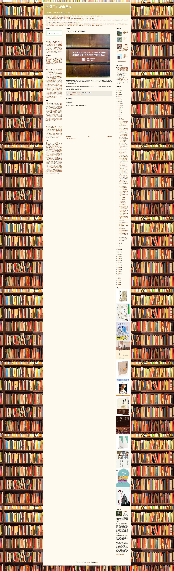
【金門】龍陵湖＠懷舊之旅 (125, 32)
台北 (46, 22)
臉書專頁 (98, 16)
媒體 (66, 16)
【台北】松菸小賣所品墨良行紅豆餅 (123, 192)
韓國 (59, 112)
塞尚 (47, 171)
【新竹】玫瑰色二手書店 (123, 226)
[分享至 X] (87, 92)
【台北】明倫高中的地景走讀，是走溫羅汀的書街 (123, 146)
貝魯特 (51, 88)
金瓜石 (65, 22)
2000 (119, 282)
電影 (105, 24)
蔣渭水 (50, 149)
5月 (120, 116)
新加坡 (58, 89)
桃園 (53, 130)
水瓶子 (54, 16)
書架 (55, 43)
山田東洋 (60, 166)
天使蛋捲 (60, 149)
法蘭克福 (109, 20)
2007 (119, 269)
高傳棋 (50, 161)
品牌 (87, 24)
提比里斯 (54, 91)
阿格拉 (49, 84)
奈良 (58, 20)
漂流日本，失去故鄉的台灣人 (123, 184)
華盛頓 (54, 94)
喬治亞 (51, 116)
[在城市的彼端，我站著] (123, 506)
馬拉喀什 (48, 96)
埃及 (54, 118)
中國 (49, 106)
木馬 (47, 148)
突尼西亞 (58, 119)
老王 (58, 163)
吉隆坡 (55, 93)
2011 (119, 262)
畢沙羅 (56, 170)
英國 (61, 104)
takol (56, 165)
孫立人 (56, 162)
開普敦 (57, 94)
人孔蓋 (54, 51)
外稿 (58, 16)
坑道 (74, 24)
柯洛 (51, 171)
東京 (52, 20)
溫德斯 (56, 158)
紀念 (60, 43)
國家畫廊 (89, 20)
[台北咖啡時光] (123, 434)
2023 (119, 94)
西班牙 (60, 107)
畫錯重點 (49, 52)
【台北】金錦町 (122, 197)
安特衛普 (59, 93)
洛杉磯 (48, 92)
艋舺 (58, 133)
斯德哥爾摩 (59, 91)
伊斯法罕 (60, 92)
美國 (60, 103)
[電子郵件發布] (83, 92)
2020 (119, 100)
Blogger (96, 562)
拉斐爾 (56, 25)
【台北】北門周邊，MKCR (123, 152)
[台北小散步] (123, 449)
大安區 (58, 22)
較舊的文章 (109, 136)
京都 (55, 20)
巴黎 (71, 20)
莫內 (74, 25)
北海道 (87, 18)
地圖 (82, 16)
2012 (119, 260)
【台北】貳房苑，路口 (123, 176)
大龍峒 (53, 134)
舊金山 (56, 92)
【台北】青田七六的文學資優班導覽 (123, 170)
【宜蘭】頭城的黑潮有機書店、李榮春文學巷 (123, 235)
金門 (75, 22)
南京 (52, 93)
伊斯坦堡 (67, 20)
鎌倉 (56, 77)
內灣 (53, 137)
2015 (119, 254)
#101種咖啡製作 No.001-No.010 (122, 202)
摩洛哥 (83, 18)
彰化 (49, 136)
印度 (72, 18)
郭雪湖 (93, 25)
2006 (119, 271)
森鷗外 (47, 170)
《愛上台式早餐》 (122, 137)
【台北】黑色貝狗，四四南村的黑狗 (123, 211)
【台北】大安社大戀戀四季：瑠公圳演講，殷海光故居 (123, 179)
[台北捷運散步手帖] (123, 377)
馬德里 (113, 20)
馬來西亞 (55, 116)
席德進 (54, 173)
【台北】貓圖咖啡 (122, 204)
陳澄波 (97, 25)
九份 (69, 22)
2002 (119, 278)
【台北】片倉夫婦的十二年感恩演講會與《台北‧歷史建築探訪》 (123, 160)
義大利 (55, 104)
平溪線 (62, 22)
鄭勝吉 (47, 158)
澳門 (49, 83)
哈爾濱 (56, 96)
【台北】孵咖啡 (122, 199)
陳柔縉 (60, 170)
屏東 (50, 133)
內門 (48, 137)
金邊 (61, 85)
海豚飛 (51, 146)
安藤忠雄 (47, 153)
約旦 (54, 84)
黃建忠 (51, 158)
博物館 (119, 24)
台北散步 (66, 24)
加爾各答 (48, 93)
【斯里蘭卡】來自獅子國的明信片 (123, 167)
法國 (49, 104)
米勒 (68, 25)
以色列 (47, 18)
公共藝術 (96, 24)
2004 (119, 275)
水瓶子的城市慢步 (59, 7)
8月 (120, 110)
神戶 (61, 20)
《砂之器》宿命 (122, 240)
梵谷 (80, 25)
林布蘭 (48, 167)
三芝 (50, 137)
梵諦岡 (55, 112)
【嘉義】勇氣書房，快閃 (123, 126)
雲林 (56, 81)
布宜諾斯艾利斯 (48, 94)
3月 (120, 243)
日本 (55, 103)
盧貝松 (49, 159)
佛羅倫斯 (82, 20)
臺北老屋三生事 (55, 17)
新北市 (55, 69)
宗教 (99, 24)
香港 (59, 79)
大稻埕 (50, 22)
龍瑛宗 (101, 25)
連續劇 (112, 24)
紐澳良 (52, 92)
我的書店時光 (48, 63)
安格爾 (49, 169)
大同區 (54, 22)
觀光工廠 (116, 24)
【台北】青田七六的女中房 (123, 149)
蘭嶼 (56, 137)
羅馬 (74, 20)
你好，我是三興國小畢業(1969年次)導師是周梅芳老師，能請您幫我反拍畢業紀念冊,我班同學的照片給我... (122, 70)
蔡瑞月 (57, 153)
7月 (120, 112)
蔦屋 (61, 49)
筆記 (48, 47)
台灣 (75, 94)
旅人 (93, 24)
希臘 (51, 110)
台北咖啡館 (48, 24)
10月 (120, 107)
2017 (119, 251)
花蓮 (57, 132)
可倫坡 (52, 96)
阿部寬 (60, 150)
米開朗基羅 (51, 25)
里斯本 (122, 20)
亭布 (50, 91)
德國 (58, 106)
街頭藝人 (90, 24)
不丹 (75, 18)
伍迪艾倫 (109, 24)
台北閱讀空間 (67, 17)
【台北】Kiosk (122, 224)
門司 (46, 80)
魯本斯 (65, 25)
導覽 (64, 16)
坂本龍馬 (50, 173)
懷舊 (80, 24)
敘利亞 (53, 18)
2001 (119, 280)
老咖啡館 (53, 24)
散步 (47, 58)
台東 (73, 22)
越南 (46, 118)
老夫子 (55, 150)
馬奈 (71, 25)
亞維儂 (49, 89)
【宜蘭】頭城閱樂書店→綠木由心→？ (123, 231)
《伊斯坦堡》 (121, 220)
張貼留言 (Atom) (72, 138)
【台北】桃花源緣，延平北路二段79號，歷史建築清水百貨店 (123, 207)
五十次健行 (57, 47)
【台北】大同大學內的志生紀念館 (123, 214)
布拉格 (97, 20)
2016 (119, 253)
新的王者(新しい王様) (123, 222)
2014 (119, 256)
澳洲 (60, 116)
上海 (49, 20)
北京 (46, 20)
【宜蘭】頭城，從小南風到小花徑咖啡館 (123, 238)
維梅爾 (57, 159)
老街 (76, 24)
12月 (120, 103)
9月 (120, 109)
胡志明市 (50, 97)
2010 (119, 264)
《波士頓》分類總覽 (121, 61)
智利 (93, 18)
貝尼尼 (47, 166)
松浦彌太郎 (58, 169)
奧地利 (49, 108)
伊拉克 (50, 120)
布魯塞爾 (54, 89)
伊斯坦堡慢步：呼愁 (123, 155)
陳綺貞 (52, 165)
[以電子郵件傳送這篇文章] (85, 92)
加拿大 (50, 118)
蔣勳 (57, 173)
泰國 (54, 114)
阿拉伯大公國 (58, 115)
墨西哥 (57, 118)
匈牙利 (47, 116)
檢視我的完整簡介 (120, 554)
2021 (119, 98)
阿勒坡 (55, 88)
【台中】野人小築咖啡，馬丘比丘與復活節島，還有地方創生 (123, 134)
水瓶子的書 (48, 17)
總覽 (46, 16)
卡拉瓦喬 (61, 25)
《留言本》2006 (125, 38)
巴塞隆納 (118, 20)
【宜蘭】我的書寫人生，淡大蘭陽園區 (123, 187)
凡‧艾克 (57, 167)
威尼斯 (77, 20)
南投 (49, 134)
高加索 (64, 18)
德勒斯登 (104, 20)
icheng (59, 161)
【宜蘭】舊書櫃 (122, 228)
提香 (60, 162)
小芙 (53, 153)
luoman (88, 562)
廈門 (58, 87)
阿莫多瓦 (53, 155)
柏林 (101, 20)
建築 (56, 41)
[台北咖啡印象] (123, 467)
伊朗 (61, 18)
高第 (59, 155)
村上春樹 (47, 163)
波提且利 (51, 170)
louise (55, 154)
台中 (55, 72)
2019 (119, 101)
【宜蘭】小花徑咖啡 (123, 189)
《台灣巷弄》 (121, 119)
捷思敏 (53, 151)
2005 (119, 273)
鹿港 (57, 136)
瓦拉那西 (54, 83)
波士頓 (47, 77)
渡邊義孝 (49, 150)
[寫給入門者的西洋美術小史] (123, 487)
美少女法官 (53, 163)
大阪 (49, 79)
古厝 (78, 24)
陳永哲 (118, 75)
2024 (119, 92)
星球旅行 (93, 16)
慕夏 (83, 25)
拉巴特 (47, 97)
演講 (61, 16)
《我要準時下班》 (122, 143)
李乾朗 (53, 169)
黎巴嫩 (57, 18)
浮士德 (54, 171)
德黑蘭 (52, 85)
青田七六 (85, 16)
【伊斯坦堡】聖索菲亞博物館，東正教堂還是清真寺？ (123, 217)
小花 (52, 157)
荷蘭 (53, 115)
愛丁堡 (59, 96)
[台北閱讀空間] (123, 359)
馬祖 (78, 22)
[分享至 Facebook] (89, 92)
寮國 (46, 114)
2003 (119, 277)
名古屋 (47, 81)
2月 (120, 245)
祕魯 (90, 18)
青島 (61, 94)
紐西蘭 (54, 120)
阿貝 (57, 147)
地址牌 (51, 45)
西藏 (57, 114)
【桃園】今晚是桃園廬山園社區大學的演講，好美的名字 (123, 123)
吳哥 (64, 20)
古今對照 (56, 49)
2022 (119, 96)
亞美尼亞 (68, 18)
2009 (119, 265)
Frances (51, 154)
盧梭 (58, 171)
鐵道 (70, 24)
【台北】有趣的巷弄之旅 (123, 173)
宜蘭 (47, 129)
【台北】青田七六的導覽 (123, 195)
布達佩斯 (53, 87)
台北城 (55, 129)
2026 (119, 88)
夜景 (55, 48)
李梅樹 (59, 165)
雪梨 (54, 97)
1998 (119, 284)
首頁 (102, 16)
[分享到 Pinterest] (90, 92)
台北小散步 (54, 63)
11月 (120, 105)
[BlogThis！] (86, 92)
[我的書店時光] (123, 415)
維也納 (93, 20)
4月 (120, 118)
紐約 (125, 20)
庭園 (72, 24)
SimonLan (48, 157)
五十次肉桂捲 (59, 45)
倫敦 (85, 20)
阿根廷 (49, 119)
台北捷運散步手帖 (57, 62)
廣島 (48, 76)
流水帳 (69, 16)
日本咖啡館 (61, 24)
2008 (119, 267)
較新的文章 (68, 136)
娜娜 (59, 154)
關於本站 (50, 16)
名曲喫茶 (57, 24)
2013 (119, 258)
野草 (89, 16)
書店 (85, 24)
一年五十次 (49, 51)
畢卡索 (89, 25)
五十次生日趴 (49, 48)
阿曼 (50, 18)
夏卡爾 (86, 25)
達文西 (47, 25)
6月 (120, 114)
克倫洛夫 (48, 87)
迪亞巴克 (57, 85)
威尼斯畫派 (125, 24)
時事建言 (50, 59)
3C (52, 47)
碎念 (49, 43)
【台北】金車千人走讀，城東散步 (123, 164)
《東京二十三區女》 (123, 181)
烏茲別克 (53, 119)
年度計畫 (74, 16)
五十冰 (60, 48)
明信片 (101, 24)
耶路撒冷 (58, 84)
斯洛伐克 (79, 18)
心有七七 (58, 143)
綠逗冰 (78, 16)
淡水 (48, 132)
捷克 (54, 106)
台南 (71, 22)
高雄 (57, 130)
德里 (58, 83)
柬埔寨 (51, 107)
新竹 (51, 129)
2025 (119, 90)
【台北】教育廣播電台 (123, 156)
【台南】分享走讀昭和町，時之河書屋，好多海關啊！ (123, 130)
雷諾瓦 (52, 167)
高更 (77, 25)
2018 (119, 249)
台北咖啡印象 (48, 62)
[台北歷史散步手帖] (123, 340)
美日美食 (54, 52)
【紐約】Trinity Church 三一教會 (125, 56)
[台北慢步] (123, 321)
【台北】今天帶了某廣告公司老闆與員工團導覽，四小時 (123, 140)
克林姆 (47, 162)
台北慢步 (61, 17)
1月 (120, 247)
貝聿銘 (48, 165)
